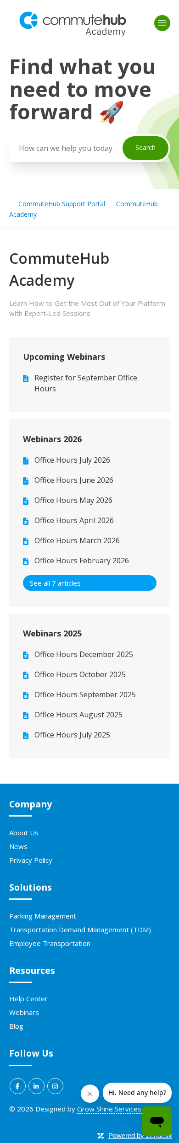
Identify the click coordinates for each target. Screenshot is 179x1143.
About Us (24, 832)
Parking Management (42, 915)
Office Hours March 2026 (77, 540)
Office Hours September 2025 (85, 694)
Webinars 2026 (52, 438)
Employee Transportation (49, 943)
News (18, 846)
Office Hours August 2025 (78, 715)
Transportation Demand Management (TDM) (80, 929)
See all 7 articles (55, 583)
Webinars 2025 (52, 633)
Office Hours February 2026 (81, 560)
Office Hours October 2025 (80, 674)
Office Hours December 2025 (83, 654)
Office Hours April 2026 (74, 520)
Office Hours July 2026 (72, 460)
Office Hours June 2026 (73, 480)
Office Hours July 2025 (72, 735)
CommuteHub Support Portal (61, 203)
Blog (16, 1026)
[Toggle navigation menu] (162, 23)
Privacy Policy (30, 860)
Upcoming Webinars (64, 356)
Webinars (24, 1012)
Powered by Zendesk (140, 1135)
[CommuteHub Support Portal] (73, 34)
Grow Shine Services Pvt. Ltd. (123, 1108)
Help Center (28, 998)
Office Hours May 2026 (73, 500)
